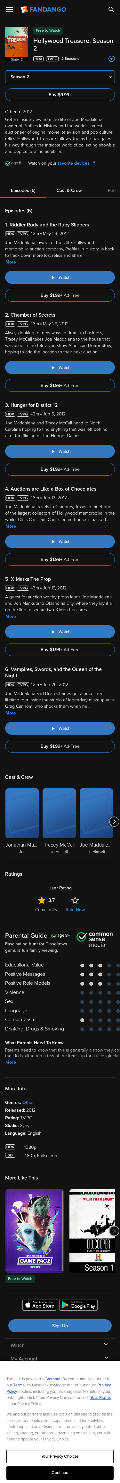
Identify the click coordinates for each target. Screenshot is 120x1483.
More (10, 262)
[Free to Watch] (34, 1231)
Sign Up (60, 1326)
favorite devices (74, 163)
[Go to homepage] (44, 9)
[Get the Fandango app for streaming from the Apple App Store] (39, 1306)
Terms (19, 1385)
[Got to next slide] (114, 821)
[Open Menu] (9, 9)
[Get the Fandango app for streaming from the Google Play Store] (78, 1306)
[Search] (111, 9)
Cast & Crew (69, 190)
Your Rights (100, 1397)
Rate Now (75, 909)
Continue (60, 1472)
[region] (60, 1422)
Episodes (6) (23, 190)
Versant (53, 1379)
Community (46, 909)
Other (28, 1102)
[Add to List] (111, 59)
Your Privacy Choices (60, 1456)
